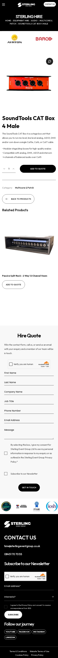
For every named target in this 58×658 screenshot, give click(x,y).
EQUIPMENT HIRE (21, 20)
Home (8, 20)
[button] (50, 4)
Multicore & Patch (24, 187)
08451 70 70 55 (13, 554)
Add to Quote (37, 168)
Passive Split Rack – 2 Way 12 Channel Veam (24, 275)
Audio (34, 20)
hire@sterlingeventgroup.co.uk (22, 546)
